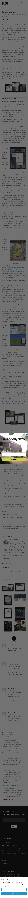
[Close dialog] (26, 434)
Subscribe (14, 459)
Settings (14, 889)
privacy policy (19, 884)
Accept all (14, 893)
